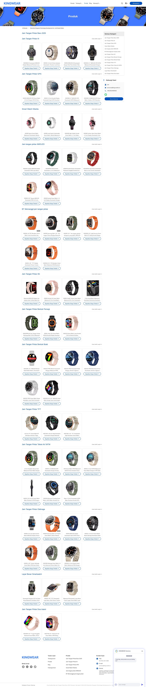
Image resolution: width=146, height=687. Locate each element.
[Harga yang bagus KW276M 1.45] (72, 423)
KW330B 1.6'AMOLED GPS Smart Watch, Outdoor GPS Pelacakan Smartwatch (92, 100)
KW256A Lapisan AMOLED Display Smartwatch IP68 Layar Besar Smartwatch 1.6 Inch (31, 170)
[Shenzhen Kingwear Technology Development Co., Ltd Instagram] (23, 667)
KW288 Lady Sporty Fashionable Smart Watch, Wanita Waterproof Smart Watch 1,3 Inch (52, 135)
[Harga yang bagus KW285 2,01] (72, 223)
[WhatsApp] (105, 94)
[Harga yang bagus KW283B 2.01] (92, 223)
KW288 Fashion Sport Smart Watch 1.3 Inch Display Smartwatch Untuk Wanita (92, 135)
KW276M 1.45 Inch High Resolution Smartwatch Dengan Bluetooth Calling (51, 435)
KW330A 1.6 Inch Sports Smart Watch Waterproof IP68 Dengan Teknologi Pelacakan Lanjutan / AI (72, 565)
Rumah (72, 3)
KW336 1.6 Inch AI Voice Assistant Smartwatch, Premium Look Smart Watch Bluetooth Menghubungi (52, 64)
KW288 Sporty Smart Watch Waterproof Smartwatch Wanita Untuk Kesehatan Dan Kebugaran (31, 135)
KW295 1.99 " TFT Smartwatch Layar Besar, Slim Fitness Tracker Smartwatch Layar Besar (52, 600)
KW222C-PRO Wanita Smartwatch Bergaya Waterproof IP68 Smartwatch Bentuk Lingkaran (52, 370)
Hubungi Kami (96, 3)
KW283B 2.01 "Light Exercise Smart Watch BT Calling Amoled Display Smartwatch (92, 235)
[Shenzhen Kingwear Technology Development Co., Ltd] (12, 3)
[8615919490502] (35, 667)
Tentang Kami (79, 3)
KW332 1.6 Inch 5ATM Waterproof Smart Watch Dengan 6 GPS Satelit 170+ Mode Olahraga (92, 470)
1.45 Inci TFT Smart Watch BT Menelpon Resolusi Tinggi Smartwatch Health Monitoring (31, 435)
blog (90, 3)
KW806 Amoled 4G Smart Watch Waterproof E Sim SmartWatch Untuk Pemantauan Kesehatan (52, 300)
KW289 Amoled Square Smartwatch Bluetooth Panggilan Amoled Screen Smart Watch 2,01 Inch (72, 170)
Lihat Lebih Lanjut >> (97, 38)
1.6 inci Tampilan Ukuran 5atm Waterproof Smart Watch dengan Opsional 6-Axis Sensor (31, 470)
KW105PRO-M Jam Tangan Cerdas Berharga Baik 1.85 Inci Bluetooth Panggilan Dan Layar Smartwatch (31, 335)
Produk (86, 3)
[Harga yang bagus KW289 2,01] (31, 187)
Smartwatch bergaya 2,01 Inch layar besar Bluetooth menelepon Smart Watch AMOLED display (31, 600)
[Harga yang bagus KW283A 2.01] (52, 252)
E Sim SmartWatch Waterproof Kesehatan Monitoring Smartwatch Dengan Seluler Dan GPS (92, 300)
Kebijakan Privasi (26, 685)
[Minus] (142, 651)
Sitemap (33, 685)
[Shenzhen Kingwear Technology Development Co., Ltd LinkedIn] (27, 667)
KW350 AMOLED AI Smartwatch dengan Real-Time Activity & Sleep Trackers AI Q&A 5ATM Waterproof (72, 64)
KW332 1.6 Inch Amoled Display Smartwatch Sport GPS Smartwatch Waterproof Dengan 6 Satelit (51, 100)
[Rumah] (30, 659)
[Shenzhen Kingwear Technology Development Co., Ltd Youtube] (31, 667)
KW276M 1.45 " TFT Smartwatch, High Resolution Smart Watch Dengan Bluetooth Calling (72, 435)
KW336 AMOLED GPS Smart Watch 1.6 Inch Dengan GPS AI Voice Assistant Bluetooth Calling (31, 100)
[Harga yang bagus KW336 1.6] (52, 458)
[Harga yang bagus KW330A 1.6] (92, 52)
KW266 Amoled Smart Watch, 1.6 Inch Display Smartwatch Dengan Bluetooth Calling (52, 200)
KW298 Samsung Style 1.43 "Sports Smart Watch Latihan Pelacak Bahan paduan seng (51, 535)
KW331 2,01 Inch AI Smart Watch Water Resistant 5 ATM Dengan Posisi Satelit (32, 500)
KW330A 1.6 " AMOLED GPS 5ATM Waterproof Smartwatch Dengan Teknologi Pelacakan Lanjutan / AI (92, 64)
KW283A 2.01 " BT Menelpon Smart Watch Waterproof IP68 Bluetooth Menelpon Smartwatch (51, 265)
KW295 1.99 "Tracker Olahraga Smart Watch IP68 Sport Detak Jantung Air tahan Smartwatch (31, 565)
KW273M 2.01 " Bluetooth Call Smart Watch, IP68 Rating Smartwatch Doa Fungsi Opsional (52, 635)
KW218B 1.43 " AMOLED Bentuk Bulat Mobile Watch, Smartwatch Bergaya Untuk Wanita (31, 370)
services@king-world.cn (113, 87)
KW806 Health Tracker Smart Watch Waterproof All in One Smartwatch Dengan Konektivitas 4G (72, 300)
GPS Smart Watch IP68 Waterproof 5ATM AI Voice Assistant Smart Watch (72, 470)
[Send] (142, 684)
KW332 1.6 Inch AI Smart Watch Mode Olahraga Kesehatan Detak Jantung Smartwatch (92, 535)
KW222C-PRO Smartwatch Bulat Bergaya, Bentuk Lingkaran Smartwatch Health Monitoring (72, 370)
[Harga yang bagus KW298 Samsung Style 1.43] (52, 223)
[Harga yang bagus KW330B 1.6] (72, 87)
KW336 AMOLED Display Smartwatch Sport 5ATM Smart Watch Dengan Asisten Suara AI (72, 535)
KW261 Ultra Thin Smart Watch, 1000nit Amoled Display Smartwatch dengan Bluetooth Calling (51, 335)
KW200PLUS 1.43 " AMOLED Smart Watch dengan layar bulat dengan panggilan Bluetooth (51, 400)
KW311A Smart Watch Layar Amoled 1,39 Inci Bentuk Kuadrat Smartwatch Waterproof (72, 335)
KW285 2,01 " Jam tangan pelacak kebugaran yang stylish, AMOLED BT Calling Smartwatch (72, 235)
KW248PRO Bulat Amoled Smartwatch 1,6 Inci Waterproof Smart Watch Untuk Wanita (51, 170)
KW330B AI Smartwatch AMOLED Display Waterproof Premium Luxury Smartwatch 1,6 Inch (31, 64)
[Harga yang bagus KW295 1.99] (31, 252)
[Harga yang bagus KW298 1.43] (31, 223)
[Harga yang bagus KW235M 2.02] (31, 623)
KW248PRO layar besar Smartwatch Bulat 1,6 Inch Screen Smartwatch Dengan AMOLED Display (92, 170)
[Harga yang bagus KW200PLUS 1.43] (52, 388)
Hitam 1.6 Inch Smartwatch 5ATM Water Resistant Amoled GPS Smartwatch (72, 500)
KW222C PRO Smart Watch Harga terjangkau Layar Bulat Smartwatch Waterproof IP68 (31, 400)
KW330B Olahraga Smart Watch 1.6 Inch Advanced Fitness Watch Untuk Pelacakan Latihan (51, 565)
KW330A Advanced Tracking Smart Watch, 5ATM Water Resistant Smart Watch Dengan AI (52, 500)
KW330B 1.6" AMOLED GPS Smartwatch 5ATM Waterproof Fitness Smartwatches (72, 100)
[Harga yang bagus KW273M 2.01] (52, 623)
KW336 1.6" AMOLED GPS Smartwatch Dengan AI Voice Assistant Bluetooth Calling (52, 470)
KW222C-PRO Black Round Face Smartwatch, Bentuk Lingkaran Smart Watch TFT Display (92, 370)
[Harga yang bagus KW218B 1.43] (31, 358)
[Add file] (116, 684)
